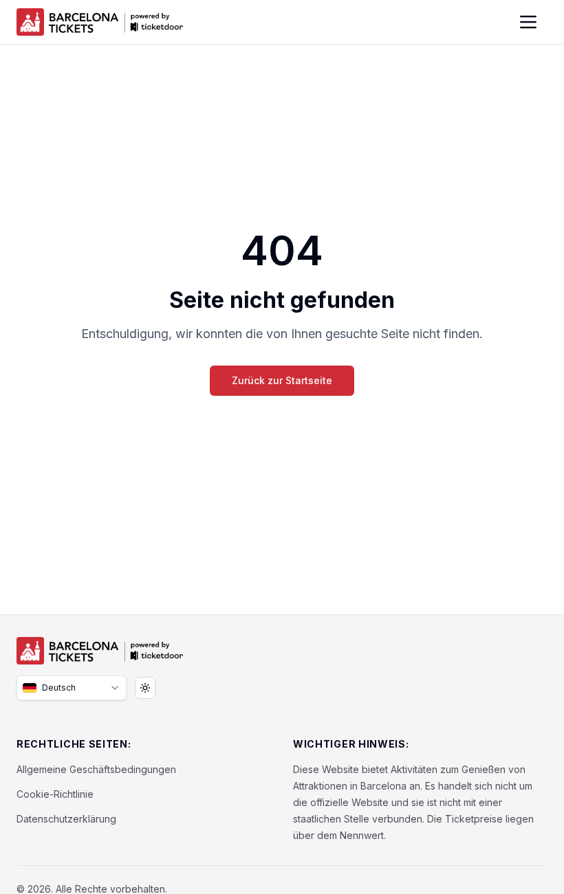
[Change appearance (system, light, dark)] (145, 688)
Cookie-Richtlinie (55, 794)
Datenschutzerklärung (66, 819)
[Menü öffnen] (528, 21)
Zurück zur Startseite (282, 380)
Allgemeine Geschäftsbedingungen (96, 769)
